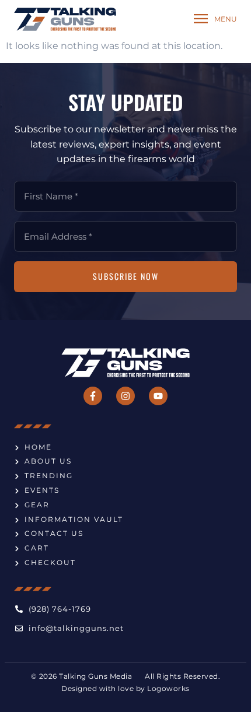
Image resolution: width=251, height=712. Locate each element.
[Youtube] (158, 396)
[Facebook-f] (92, 396)
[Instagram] (125, 396)
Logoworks (168, 689)
